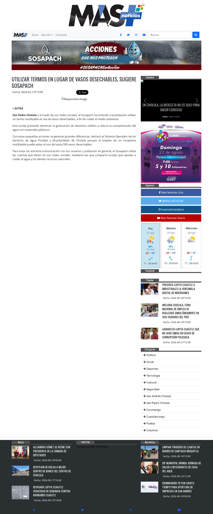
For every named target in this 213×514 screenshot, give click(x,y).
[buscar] (195, 35)
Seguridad (152, 389)
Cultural (151, 382)
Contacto (61, 35)
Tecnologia (153, 375)
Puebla (150, 423)
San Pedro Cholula (158, 403)
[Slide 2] (171, 117)
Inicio (35, 35)
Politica (151, 355)
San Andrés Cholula (158, 396)
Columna (152, 430)
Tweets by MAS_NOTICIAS (92, 447)
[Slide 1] (165, 117)
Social (150, 362)
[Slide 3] (177, 117)
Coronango (153, 410)
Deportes (152, 369)
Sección (46, 35)
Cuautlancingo (155, 416)
